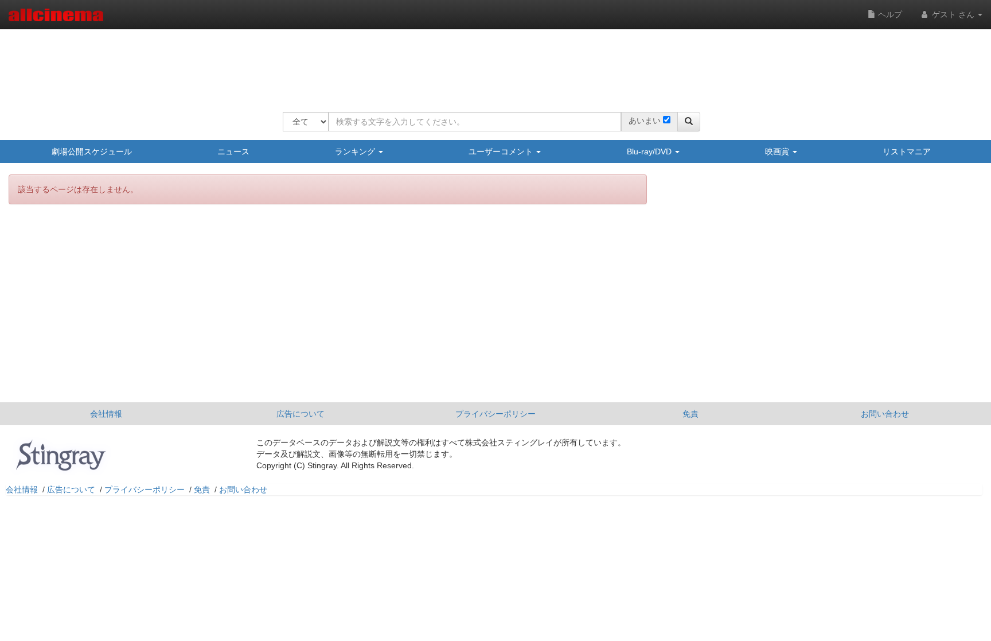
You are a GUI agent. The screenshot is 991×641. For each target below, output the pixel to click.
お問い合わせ (885, 413)
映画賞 (778, 151)
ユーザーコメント (502, 151)
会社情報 (106, 413)
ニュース (233, 151)
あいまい (645, 120)
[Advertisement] (491, 63)
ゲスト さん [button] (953, 14)
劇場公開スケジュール (92, 151)
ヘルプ (889, 14)
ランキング (356, 151)
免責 (690, 413)
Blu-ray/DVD (650, 151)
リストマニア (907, 151)
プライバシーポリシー (495, 413)
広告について (300, 413)
